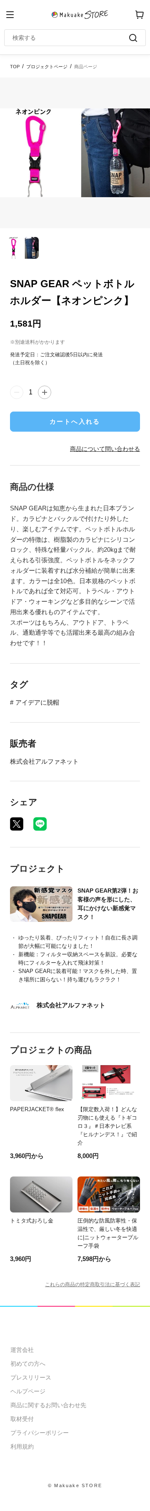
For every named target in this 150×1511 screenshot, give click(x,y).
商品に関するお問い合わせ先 (48, 1405)
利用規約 (22, 1446)
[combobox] (70, 38)
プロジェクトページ (47, 66)
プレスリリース (30, 1377)
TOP (15, 66)
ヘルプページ (27, 1391)
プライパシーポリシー (39, 1432)
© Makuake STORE (75, 1485)
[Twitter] (16, 824)
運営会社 (22, 1349)
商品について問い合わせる (105, 448)
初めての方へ (27, 1363)
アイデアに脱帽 (37, 702)
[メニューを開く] (10, 14)
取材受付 (22, 1419)
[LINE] (40, 824)
